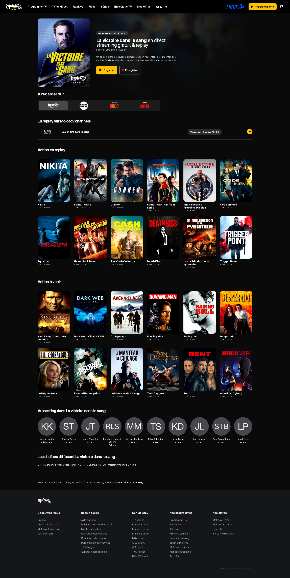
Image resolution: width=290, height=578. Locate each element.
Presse (42, 520)
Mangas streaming (180, 551)
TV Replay (176, 524)
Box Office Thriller (67, 464)
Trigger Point (228, 261)
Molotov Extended (223, 524)
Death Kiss (154, 261)
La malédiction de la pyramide (196, 263)
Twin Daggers (156, 393)
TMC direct (138, 551)
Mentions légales (91, 529)
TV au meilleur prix (223, 533)
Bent (186, 393)
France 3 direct (141, 529)
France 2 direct (140, 524)
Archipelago (118, 336)
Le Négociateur (47, 393)
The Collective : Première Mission (194, 206)
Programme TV (178, 520)
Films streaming (179, 533)
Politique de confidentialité (96, 524)
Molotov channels (47, 464)
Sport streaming (179, 542)
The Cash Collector (123, 261)
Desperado (227, 336)
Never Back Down (85, 261)
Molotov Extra (221, 520)
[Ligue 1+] (235, 6)
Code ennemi (228, 204)
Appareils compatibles (94, 551)
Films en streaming (106, 49)
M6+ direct (138, 538)
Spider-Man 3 (82, 204)
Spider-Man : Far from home (161, 206)
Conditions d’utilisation (94, 538)
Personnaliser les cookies (95, 542)
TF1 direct (138, 520)
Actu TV (174, 556)
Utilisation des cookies (94, 533)
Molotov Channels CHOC (93, 464)
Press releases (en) (49, 524)
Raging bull (190, 336)
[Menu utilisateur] (282, 6)
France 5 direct (141, 533)
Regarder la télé (264, 6)
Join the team (46, 533)
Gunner (115, 204)
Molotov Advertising (49, 529)
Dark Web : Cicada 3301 (89, 336)
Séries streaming (179, 538)
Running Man (155, 336)
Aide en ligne (88, 520)
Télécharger (88, 547)
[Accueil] (13, 6)
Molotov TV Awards (181, 547)
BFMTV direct (140, 556)
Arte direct (138, 542)
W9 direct (137, 547)
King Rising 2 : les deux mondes (52, 338)
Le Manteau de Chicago (125, 393)
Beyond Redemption (87, 393)
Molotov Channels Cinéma (122, 464)
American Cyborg (231, 393)
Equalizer (44, 261)
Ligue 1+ (217, 529)
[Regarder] (249, 132)
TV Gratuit (176, 529)
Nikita (41, 204)
